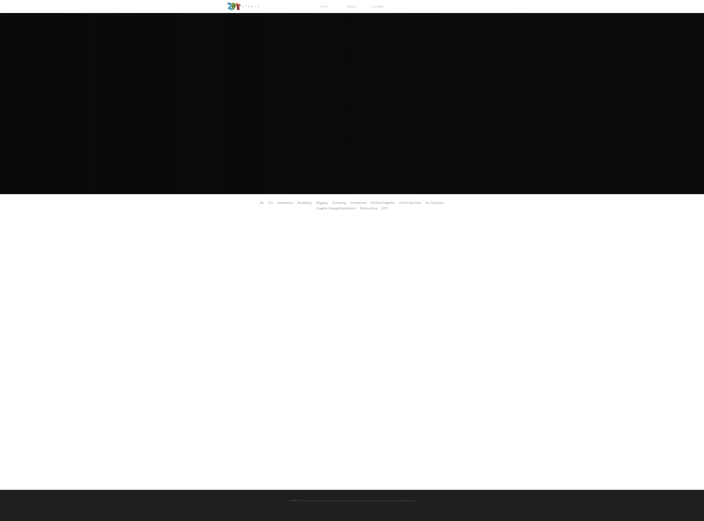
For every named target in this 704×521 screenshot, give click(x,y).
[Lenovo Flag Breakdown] (454, 444)
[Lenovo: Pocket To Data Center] (403, 233)
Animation (285, 202)
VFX (385, 208)
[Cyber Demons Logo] (352, 264)
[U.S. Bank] (352, 409)
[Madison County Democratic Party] (403, 339)
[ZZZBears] (403, 374)
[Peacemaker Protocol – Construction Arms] (301, 268)
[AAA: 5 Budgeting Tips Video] (301, 445)
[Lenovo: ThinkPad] (403, 268)
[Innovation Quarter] (352, 339)
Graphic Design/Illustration (336, 208)
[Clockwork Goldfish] (403, 304)
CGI (270, 202)
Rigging (321, 202)
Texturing (339, 202)
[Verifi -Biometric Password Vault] (352, 233)
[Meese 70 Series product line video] (250, 339)
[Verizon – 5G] (454, 233)
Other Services (410, 202)
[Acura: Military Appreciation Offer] (454, 304)
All (261, 202)
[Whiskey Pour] (454, 268)
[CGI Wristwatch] (250, 233)
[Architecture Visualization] (301, 374)
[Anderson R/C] (403, 409)
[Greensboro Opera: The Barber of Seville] (403, 444)
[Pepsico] (301, 339)
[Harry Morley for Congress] (352, 304)
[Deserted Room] (250, 445)
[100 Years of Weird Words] (301, 233)
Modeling (304, 202)
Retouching (368, 208)
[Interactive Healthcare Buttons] (250, 268)
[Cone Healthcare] (454, 374)
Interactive (358, 202)
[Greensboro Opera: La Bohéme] (454, 409)
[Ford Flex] (454, 339)
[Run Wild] (352, 445)
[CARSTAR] (352, 374)
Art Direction (434, 202)
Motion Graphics (383, 202)
